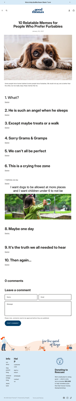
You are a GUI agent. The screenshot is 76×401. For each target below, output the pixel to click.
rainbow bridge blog (8, 378)
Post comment (13, 323)
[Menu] (2, 10)
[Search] (6, 10)
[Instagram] (67, 398)
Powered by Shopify (23, 398)
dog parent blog (8, 370)
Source (7, 102)
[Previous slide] (4, 2)
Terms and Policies (38, 398)
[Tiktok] (71, 398)
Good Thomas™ (13, 398)
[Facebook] (64, 398)
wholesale (17, 376)
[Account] (69, 10)
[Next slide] (70, 2)
